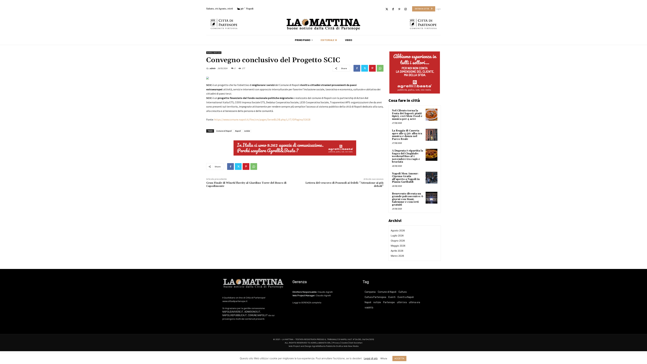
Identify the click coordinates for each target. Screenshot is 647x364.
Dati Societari (355, 343)
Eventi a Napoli (406, 297)
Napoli (238, 131)
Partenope (389, 302)
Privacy (336, 343)
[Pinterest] (399, 9)
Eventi (391, 297)
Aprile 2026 (397, 250)
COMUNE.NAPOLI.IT (258, 315)
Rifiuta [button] (383, 358)
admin (212, 68)
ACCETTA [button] (399, 358)
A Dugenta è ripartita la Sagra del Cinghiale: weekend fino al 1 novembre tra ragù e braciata (407, 156)
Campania (370, 292)
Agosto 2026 (398, 230)
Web (346, 346)
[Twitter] (386, 9)
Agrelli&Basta (319, 346)
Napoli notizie (214, 53)
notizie (247, 131)
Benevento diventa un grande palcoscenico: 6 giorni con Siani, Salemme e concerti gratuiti (407, 199)
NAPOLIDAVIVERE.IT (232, 311)
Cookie (344, 343)
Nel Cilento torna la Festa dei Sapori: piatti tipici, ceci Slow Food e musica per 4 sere (407, 115)
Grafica (339, 346)
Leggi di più (371, 358)
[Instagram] (405, 9)
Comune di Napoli (224, 131)
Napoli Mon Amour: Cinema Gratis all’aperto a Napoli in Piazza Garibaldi (406, 178)
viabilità (369, 307)
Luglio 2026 (397, 235)
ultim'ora (402, 302)
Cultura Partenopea (375, 297)
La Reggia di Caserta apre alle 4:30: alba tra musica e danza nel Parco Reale (407, 135)
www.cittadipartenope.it (234, 301)
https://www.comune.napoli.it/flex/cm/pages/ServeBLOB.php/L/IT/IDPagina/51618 (262, 119)
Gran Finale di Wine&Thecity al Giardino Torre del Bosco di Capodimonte (246, 184)
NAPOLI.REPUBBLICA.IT (234, 315)
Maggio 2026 (398, 245)
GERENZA (306, 302)
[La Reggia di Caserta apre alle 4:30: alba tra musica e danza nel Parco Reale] (431, 135)
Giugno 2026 (398, 240)
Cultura (402, 292)
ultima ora (414, 302)
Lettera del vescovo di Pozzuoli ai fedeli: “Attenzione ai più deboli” (344, 184)
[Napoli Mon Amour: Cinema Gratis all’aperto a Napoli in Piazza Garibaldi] (431, 178)
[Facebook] (393, 9)
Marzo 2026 (397, 255)
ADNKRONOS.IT (252, 311)
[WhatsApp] (380, 68)
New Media (353, 346)
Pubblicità (330, 346)
